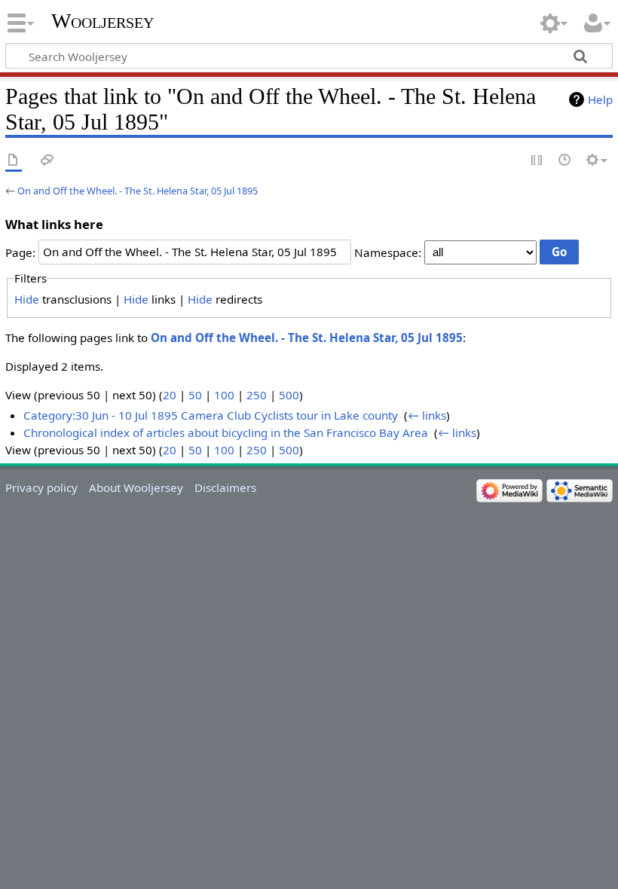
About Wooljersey (136, 487)
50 (195, 394)
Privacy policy (41, 487)
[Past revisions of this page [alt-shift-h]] (565, 161)
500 (289, 394)
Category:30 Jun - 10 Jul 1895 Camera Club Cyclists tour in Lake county (210, 415)
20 (169, 394)
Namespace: (387, 251)
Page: (20, 251)
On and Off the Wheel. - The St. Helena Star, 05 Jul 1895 (137, 190)
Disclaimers (225, 487)
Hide (26, 299)
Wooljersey (102, 20)
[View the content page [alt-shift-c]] (13, 161)
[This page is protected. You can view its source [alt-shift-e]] (537, 161)
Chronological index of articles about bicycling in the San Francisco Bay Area (225, 432)
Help (600, 99)
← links (427, 415)
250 (256, 394)
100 (224, 394)
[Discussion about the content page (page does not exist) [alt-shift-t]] (47, 161)
